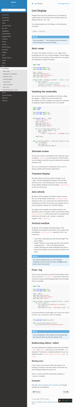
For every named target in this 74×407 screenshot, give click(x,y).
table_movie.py (39, 385)
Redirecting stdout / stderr (10, 90)
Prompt (4, 41)
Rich (14, 2)
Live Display (5, 68)
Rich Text (4, 28)
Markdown (5, 49)
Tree (3, 65)
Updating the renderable (10, 74)
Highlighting (5, 31)
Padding (4, 52)
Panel (3, 55)
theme (50, 402)
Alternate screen (7, 76)
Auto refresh (6, 82)
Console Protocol (7, 95)
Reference (5, 98)
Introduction (5, 17)
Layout (4, 92)
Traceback (5, 39)
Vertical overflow (8, 84)
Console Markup (6, 25)
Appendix (4, 100)
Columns (4, 44)
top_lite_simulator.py (53, 385)
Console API (5, 20)
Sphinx (40, 402)
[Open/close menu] (1, 68)
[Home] (32, 3)
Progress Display (6, 57)
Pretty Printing (6, 33)
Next (65, 392)
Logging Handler (6, 36)
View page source (63, 3)
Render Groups (6, 47)
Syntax (4, 60)
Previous (37, 392)
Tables (3, 63)
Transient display (7, 79)
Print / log (6, 87)
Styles (3, 23)
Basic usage (6, 71)
